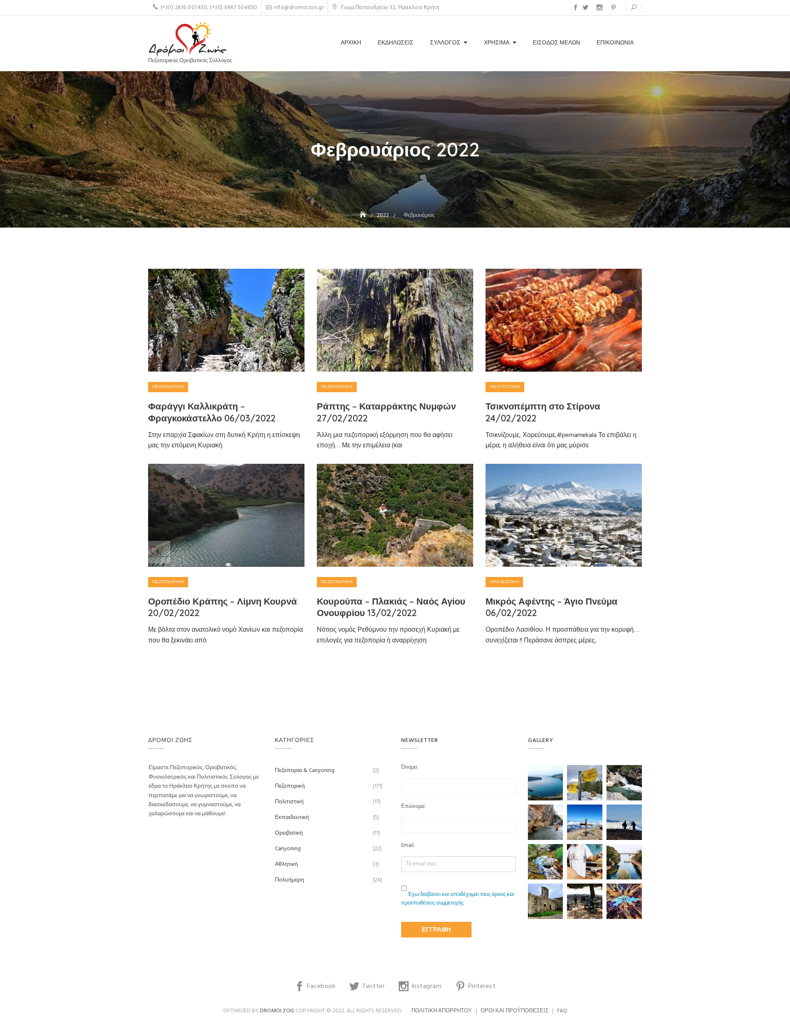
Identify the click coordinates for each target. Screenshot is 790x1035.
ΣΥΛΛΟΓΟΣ (445, 43)
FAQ (562, 1011)
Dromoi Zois (277, 1011)
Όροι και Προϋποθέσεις (514, 1011)
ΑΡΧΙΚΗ (351, 43)
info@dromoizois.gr (299, 7)
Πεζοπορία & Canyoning (305, 770)
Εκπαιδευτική (292, 817)
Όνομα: (409, 767)
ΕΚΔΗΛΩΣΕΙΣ (396, 43)
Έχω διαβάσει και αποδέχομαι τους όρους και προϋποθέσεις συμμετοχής (457, 898)
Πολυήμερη (289, 880)
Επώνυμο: (413, 806)
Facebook (576, 7)
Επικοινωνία (615, 43)
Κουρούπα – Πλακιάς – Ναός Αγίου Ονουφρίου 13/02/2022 (391, 607)
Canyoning (288, 849)
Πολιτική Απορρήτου (441, 1011)
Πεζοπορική (168, 387)
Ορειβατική (504, 582)
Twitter (585, 7)
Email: (408, 846)
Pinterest (613, 7)
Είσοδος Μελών (556, 43)
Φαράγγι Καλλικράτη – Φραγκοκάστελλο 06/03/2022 (212, 412)
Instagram (599, 7)
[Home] (364, 215)
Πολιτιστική (505, 387)
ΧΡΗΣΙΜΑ (496, 43)
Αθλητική (286, 864)
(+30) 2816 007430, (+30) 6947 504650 (209, 7)
